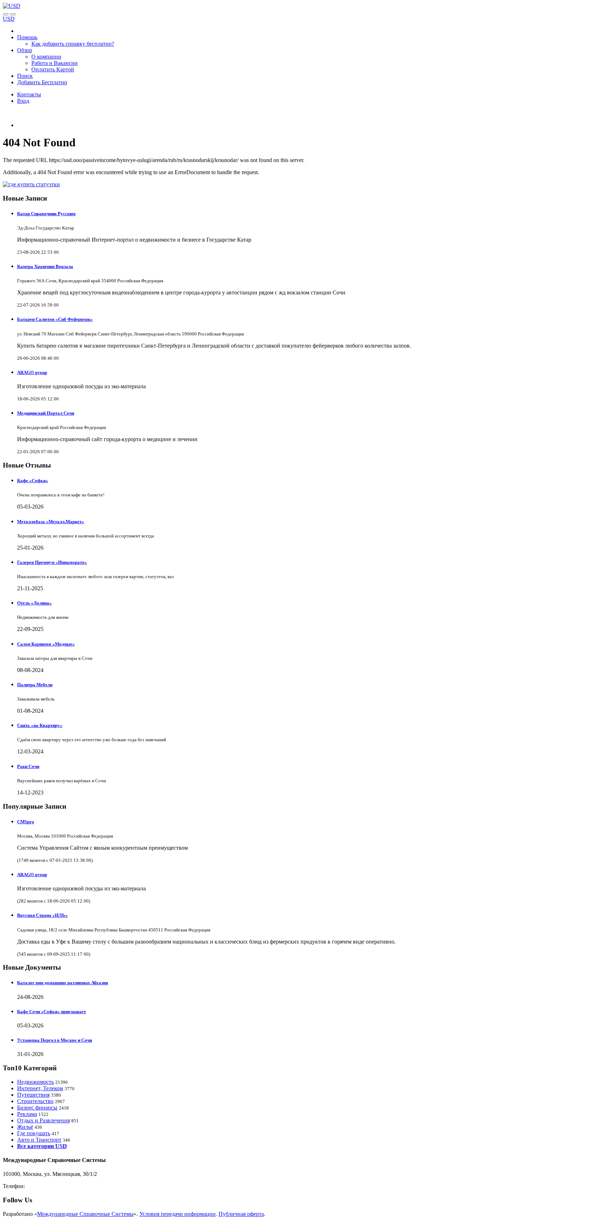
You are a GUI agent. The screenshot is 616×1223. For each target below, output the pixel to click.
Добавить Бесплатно (42, 82)
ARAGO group (32, 372)
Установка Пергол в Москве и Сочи (54, 1040)
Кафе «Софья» (32, 480)
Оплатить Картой (52, 69)
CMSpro (25, 821)
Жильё (25, 1127)
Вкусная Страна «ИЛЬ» (42, 915)
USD (9, 19)
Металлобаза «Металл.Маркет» (50, 521)
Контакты (29, 94)
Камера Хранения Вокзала (45, 266)
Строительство (35, 1101)
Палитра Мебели (34, 684)
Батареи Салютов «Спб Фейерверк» (55, 319)
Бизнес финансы (37, 1108)
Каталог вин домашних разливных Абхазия (62, 982)
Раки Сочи (28, 766)
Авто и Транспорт (39, 1140)
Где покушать (33, 1133)
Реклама (27, 1114)
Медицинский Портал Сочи (45, 413)
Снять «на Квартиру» (39, 725)
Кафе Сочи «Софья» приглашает (51, 1011)
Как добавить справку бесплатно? (72, 44)
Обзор (24, 50)
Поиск (25, 76)
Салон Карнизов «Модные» (46, 644)
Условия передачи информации (177, 1214)
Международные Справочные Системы (85, 1214)
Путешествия (33, 1095)
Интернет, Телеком (40, 1088)
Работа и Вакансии (54, 63)
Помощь (27, 37)
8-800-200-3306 (44, 1186)
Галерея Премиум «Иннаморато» (52, 562)
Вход (23, 101)
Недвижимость (35, 1082)
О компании (46, 57)
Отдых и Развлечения (43, 1120)
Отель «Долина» (34, 603)
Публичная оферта (241, 1214)
